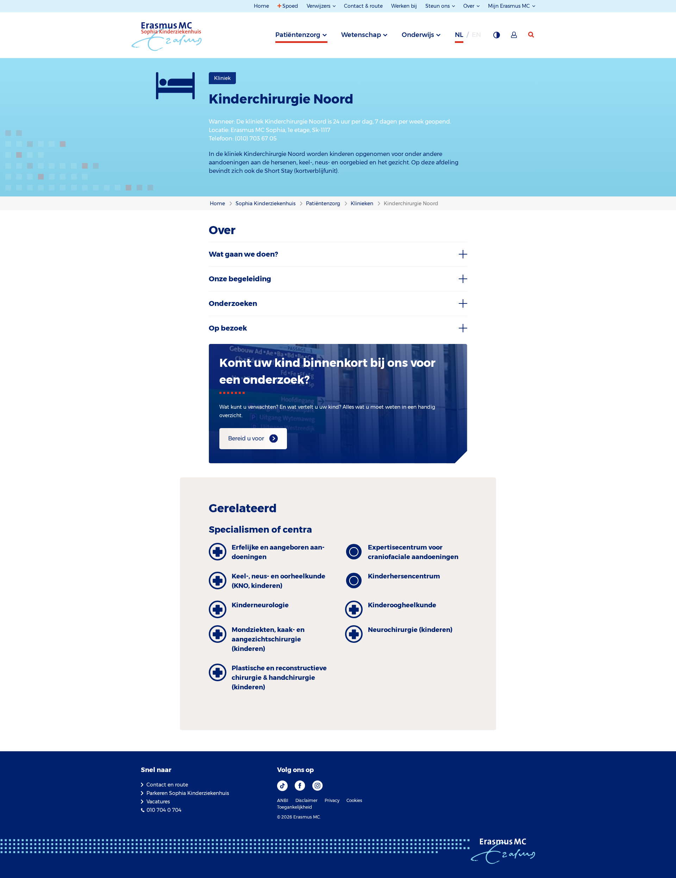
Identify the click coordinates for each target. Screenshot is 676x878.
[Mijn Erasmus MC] (514, 37)
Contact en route (167, 785)
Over (469, 6)
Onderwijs (418, 35)
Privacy (332, 800)
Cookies (354, 800)
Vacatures (158, 801)
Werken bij (404, 6)
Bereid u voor (246, 438)
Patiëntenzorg (297, 35)
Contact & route (363, 6)
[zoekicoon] (531, 35)
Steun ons (438, 6)
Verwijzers (319, 6)
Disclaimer (306, 800)
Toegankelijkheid (294, 807)
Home (261, 6)
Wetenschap (361, 35)
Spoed (290, 6)
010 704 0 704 (163, 810)
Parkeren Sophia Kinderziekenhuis (187, 793)
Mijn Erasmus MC (509, 6)
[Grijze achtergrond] (496, 37)
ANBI (282, 800)
